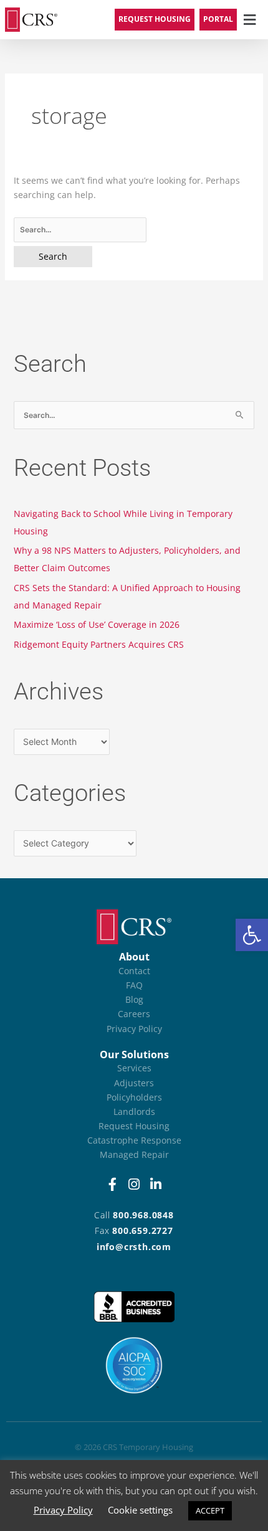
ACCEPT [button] (210, 1510)
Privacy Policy (63, 1510)
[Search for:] (134, 229)
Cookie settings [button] (140, 1510)
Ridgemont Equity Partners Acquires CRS (99, 644)
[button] (252, 935)
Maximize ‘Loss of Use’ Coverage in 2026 (96, 624)
